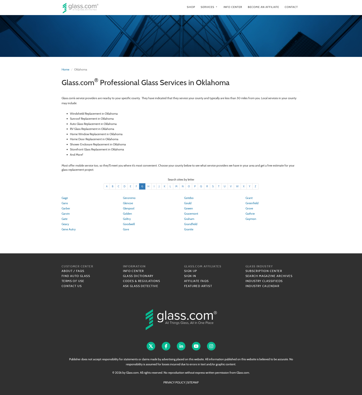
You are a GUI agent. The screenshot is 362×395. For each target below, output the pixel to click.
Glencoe (128, 203)
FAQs (80, 271)
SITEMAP (193, 382)
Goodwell (129, 224)
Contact (291, 7)
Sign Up (190, 271)
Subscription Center (264, 271)
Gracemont (191, 213)
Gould (187, 203)
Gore (126, 229)
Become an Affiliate (263, 7)
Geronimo (129, 198)
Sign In (190, 276)
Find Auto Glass (76, 276)
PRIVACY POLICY (174, 382)
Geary (65, 224)
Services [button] (209, 7)
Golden (127, 213)
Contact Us (72, 286)
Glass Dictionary (138, 276)
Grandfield (190, 224)
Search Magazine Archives (269, 276)
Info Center (233, 7)
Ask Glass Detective (140, 286)
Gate (64, 219)
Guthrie (250, 213)
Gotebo (189, 198)
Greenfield (252, 203)
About (67, 271)
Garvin (66, 213)
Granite (188, 229)
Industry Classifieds (264, 281)
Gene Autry (69, 229)
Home (65, 69)
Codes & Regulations (141, 281)
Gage (65, 198)
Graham (189, 219)
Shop (191, 7)
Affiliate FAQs (196, 281)
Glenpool (128, 208)
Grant (249, 198)
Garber (66, 208)
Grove (249, 208)
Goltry (127, 219)
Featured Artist (198, 286)
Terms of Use (73, 281)
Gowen (188, 208)
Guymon (251, 219)
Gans (65, 203)
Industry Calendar (262, 286)
